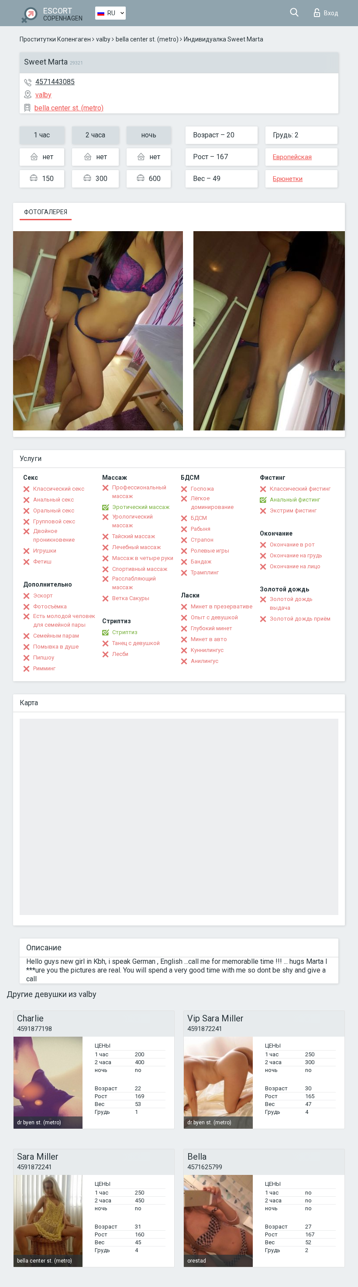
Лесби (120, 654)
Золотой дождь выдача (291, 603)
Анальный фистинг (295, 499)
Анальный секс (53, 499)
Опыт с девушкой (214, 617)
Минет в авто (209, 639)
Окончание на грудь (296, 555)
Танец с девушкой (136, 643)
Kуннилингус (207, 650)
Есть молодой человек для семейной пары (64, 620)
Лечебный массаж (136, 547)
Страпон (202, 539)
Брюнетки (288, 179)
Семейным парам (56, 635)
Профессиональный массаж (139, 491)
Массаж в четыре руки (142, 558)
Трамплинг (205, 572)
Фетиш (42, 561)
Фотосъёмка (50, 606)
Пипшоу (43, 657)
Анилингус (204, 661)
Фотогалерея (45, 211)
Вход (331, 13)
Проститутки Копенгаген (55, 39)
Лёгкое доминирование (212, 502)
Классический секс (58, 488)
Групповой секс (54, 521)
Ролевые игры (210, 550)
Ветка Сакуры (130, 598)
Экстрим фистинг (293, 510)
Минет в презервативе (221, 606)
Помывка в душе (56, 646)
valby (103, 39)
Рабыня (200, 529)
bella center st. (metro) (147, 39)
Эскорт (43, 595)
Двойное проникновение (54, 535)
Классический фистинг (300, 488)
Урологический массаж (132, 521)
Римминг (44, 668)
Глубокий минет (211, 628)
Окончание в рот (292, 544)
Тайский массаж (133, 536)
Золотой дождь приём (300, 618)
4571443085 (55, 82)
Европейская (292, 157)
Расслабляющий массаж (134, 583)
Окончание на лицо (295, 566)
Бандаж (201, 561)
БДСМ (199, 518)
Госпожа (202, 488)
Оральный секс (53, 510)
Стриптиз (125, 632)
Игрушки (44, 550)
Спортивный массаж (139, 569)
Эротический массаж (140, 507)
